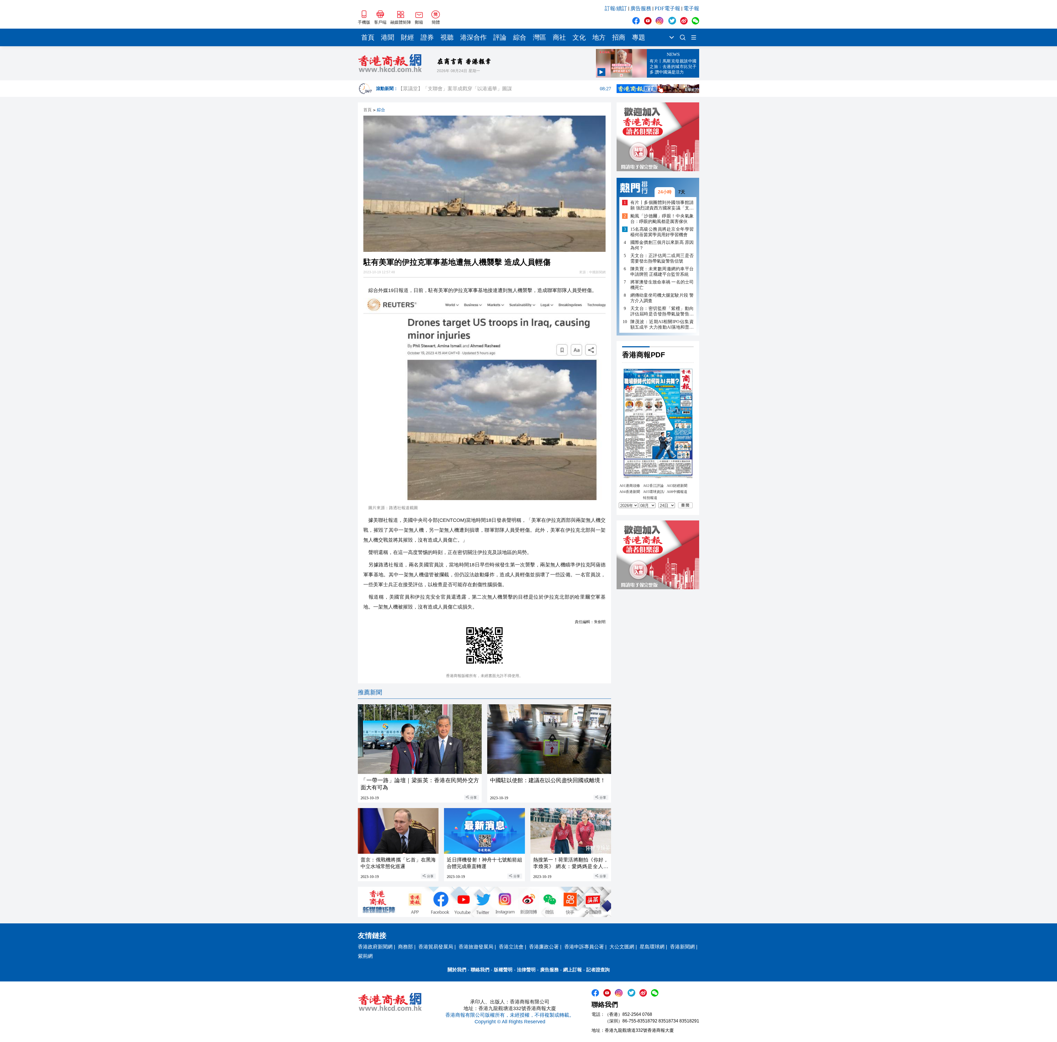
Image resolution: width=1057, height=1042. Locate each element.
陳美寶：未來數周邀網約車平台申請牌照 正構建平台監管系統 (662, 271)
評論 (499, 37)
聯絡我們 (480, 969)
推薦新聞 (370, 692)
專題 (638, 37)
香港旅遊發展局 (476, 947)
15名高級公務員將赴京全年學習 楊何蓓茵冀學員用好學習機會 (662, 232)
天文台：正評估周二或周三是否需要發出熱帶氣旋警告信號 (662, 258)
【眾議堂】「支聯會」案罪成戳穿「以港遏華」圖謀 (504, 88)
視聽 (447, 37)
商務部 (405, 947)
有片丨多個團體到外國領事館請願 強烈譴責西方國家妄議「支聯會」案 (662, 205)
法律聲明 (526, 969)
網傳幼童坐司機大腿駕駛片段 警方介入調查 (662, 298)
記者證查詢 (598, 969)
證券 (427, 37)
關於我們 (457, 969)
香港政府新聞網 (375, 947)
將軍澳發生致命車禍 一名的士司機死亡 (662, 285)
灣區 (539, 37)
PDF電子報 (667, 8)
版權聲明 (503, 969)
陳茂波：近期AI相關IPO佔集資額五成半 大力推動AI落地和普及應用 (662, 324)
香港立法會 (511, 947)
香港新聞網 (682, 947)
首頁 (367, 37)
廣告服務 (640, 8)
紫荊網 (365, 956)
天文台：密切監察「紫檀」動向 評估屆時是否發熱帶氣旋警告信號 (662, 311)
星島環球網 (652, 947)
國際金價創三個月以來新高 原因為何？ (662, 245)
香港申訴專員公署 (584, 947)
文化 (579, 37)
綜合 (519, 37)
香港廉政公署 (544, 947)
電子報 (691, 8)
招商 (618, 37)
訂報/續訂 (616, 8)
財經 (407, 37)
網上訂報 (572, 969)
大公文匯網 (621, 947)
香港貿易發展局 (435, 947)
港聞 (387, 37)
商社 (559, 37)
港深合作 (473, 37)
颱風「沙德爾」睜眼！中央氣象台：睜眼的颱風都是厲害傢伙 (662, 219)
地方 (599, 37)
